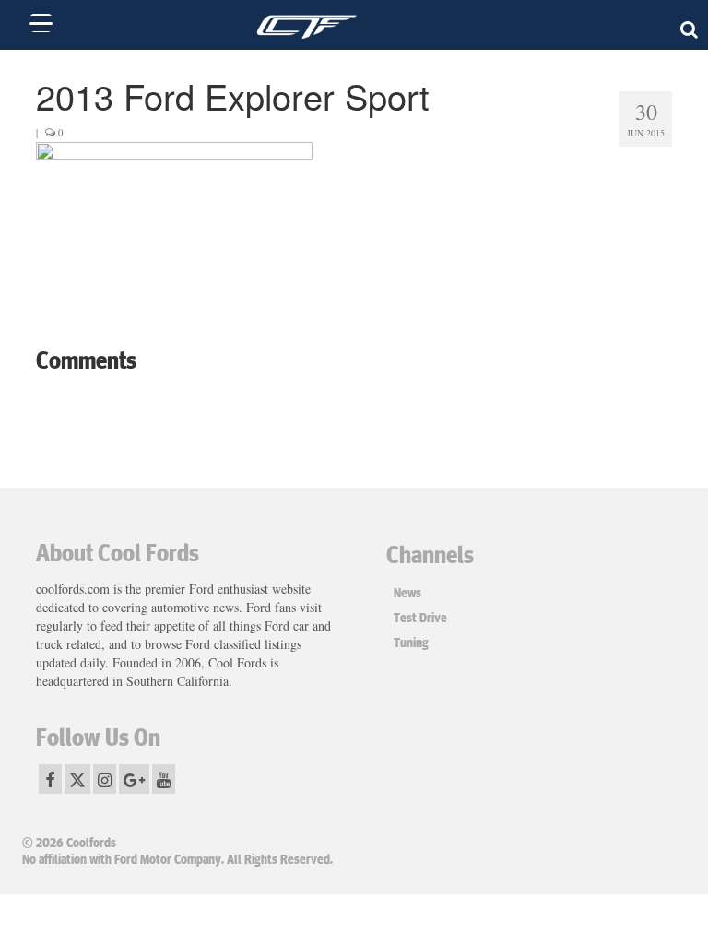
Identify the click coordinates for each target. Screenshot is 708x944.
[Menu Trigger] (41, 23)
